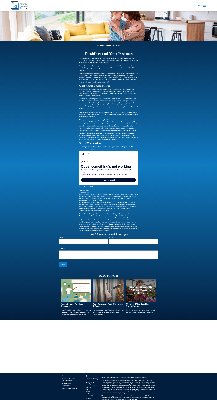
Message (62, 249)
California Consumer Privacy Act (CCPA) (113, 397)
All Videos (88, 398)
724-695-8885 (70, 379)
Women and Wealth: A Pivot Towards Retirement (138, 305)
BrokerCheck (143, 377)
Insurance (89, 387)
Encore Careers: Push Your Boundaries (72, 305)
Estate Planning (90, 385)
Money (88, 391)
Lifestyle (88, 394)
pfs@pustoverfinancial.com (70, 388)
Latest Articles (90, 396)
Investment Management (90, 382)
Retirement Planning (92, 379)
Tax (87, 389)
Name (61, 237)
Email (111, 237)
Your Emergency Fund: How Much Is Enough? (108, 305)
